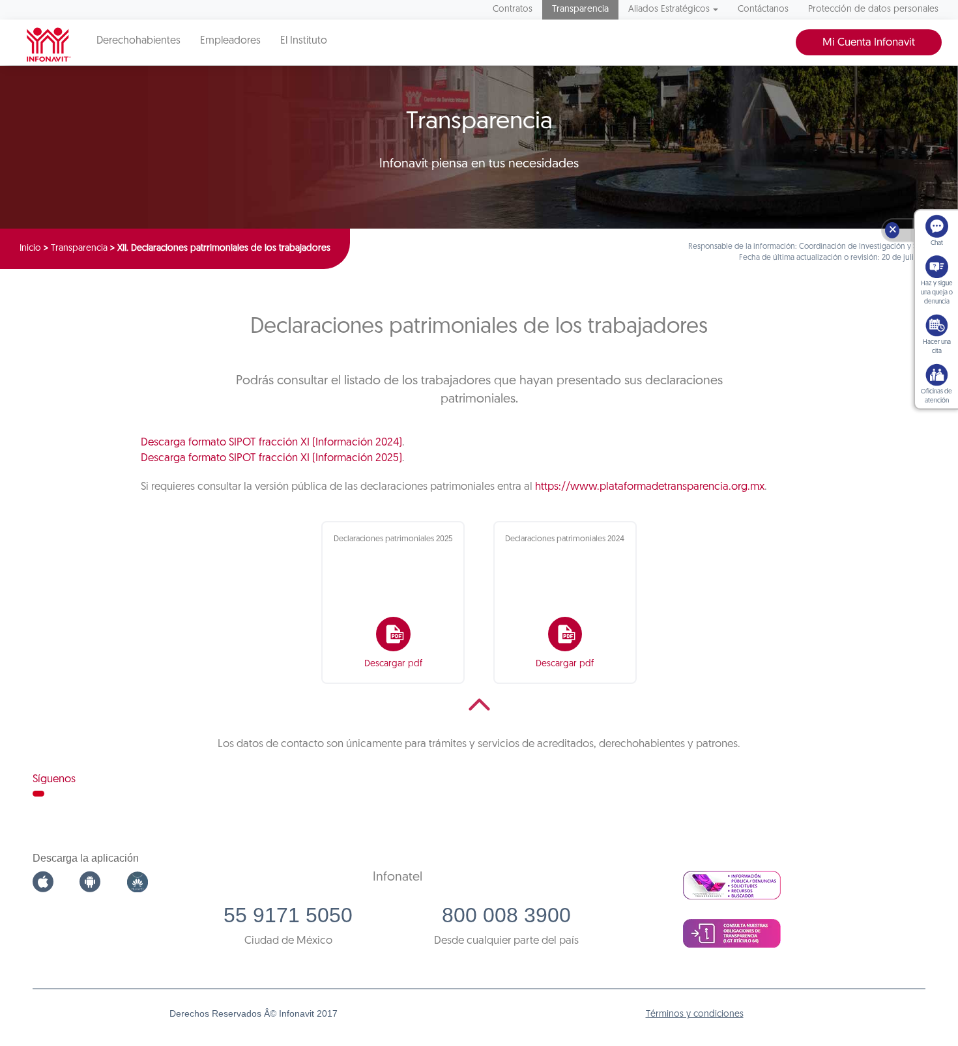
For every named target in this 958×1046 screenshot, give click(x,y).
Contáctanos (763, 9)
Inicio (30, 248)
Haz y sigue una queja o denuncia (937, 293)
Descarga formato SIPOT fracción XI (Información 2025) (271, 458)
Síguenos (54, 779)
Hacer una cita (937, 346)
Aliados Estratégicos (669, 9)
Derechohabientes (138, 41)
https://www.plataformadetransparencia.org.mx (649, 486)
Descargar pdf (393, 664)
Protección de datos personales (873, 9)
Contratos (512, 9)
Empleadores (230, 41)
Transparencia (580, 9)
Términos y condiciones (695, 1014)
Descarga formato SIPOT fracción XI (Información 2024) (271, 442)
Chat (937, 243)
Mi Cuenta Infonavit (868, 42)
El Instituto (303, 41)
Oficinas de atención (936, 396)
